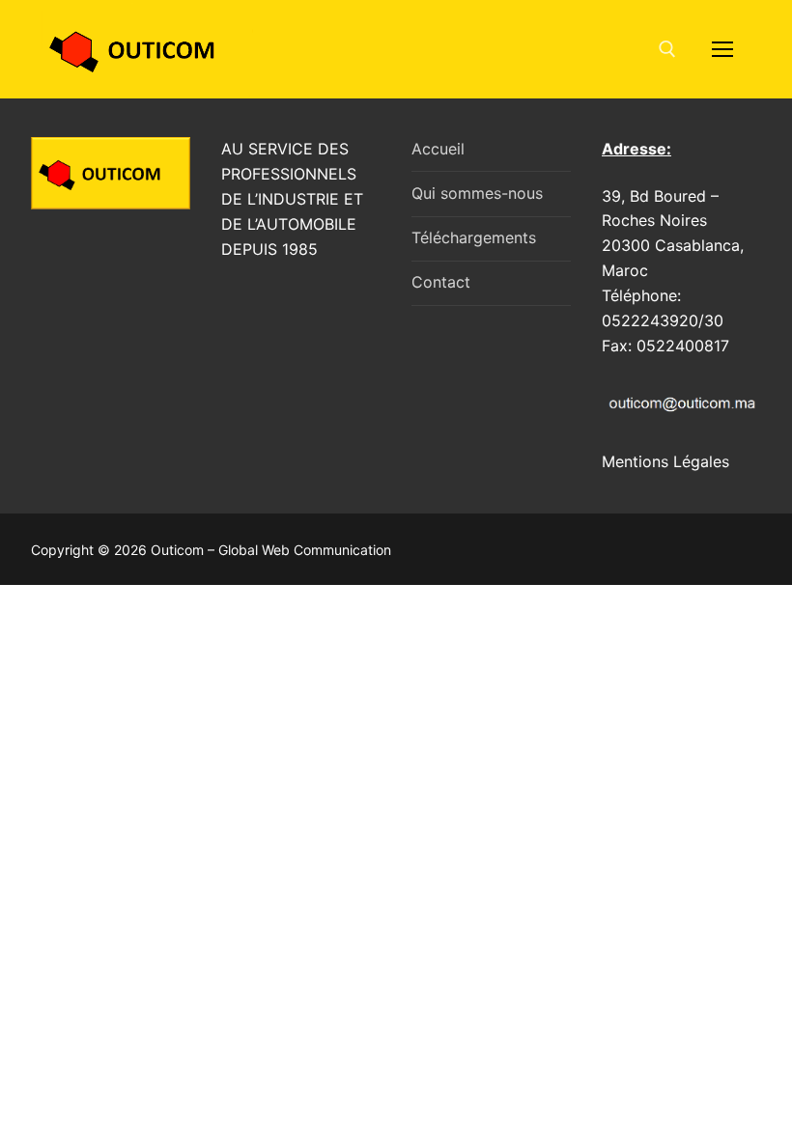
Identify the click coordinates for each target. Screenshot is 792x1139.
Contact (440, 282)
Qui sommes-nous (477, 193)
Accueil (438, 148)
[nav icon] (722, 49)
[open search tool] (667, 49)
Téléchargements (473, 237)
